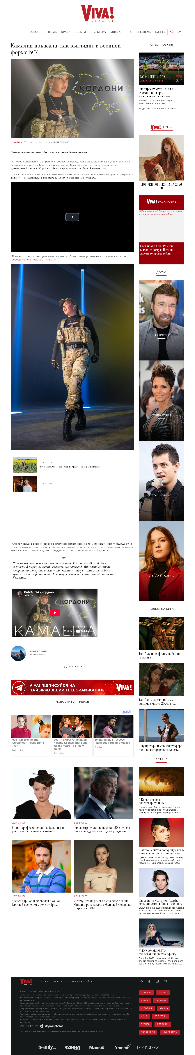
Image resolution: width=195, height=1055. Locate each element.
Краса (144, 1000)
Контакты (60, 981)
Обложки (162, 1024)
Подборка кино (162, 609)
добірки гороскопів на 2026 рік (161, 186)
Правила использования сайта (34, 1031)
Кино (144, 1016)
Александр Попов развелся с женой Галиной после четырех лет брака (36, 903)
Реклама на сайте (81, 981)
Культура (146, 1008)
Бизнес (145, 1024)
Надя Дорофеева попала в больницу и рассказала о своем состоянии (38, 829)
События (161, 1000)
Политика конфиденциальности (65, 1031)
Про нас (44, 981)
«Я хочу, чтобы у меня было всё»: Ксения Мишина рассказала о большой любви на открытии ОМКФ (102, 904)
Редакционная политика (93, 1031)
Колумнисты (169, 1032)
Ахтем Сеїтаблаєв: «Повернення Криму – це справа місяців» (69, 466)
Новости (146, 992)
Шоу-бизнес (18, 142)
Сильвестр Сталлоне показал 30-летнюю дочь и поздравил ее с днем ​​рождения (102, 829)
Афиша (161, 759)
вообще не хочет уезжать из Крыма (34, 259)
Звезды (163, 992)
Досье (161, 272)
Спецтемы (160, 1016)
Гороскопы (148, 1032)
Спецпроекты (161, 45)
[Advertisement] (72, 520)
